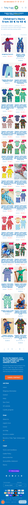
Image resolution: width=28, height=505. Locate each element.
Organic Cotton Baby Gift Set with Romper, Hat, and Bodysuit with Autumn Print (7, 158)
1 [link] (4, 349)
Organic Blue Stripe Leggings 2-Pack (7, 80)
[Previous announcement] (2, 13)
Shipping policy (6, 501)
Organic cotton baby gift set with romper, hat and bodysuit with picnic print (20, 182)
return (5, 387)
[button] (1, 7)
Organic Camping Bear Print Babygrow (7, 336)
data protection (8, 457)
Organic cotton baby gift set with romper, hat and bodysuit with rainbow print (20, 207)
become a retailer (8, 434)
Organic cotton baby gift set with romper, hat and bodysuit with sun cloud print (20, 234)
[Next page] (23, 349)
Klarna (5, 465)
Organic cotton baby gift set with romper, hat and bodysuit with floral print (20, 81)
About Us (6, 419)
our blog (5, 430)
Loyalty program (8, 410)
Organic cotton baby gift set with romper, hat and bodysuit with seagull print (7, 182)
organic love (7, 423)
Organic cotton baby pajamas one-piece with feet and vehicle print (20, 337)
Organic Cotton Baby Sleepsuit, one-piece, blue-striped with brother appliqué (7, 285)
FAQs (4, 398)
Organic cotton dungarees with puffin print (20, 55)
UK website (6, 406)
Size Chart (6, 402)
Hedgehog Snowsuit (7, 54)
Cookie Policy (7, 453)
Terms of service (23, 499)
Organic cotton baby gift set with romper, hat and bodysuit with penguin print (7, 207)
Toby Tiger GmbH (13, 497)
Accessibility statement (10, 461)
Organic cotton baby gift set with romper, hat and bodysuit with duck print (20, 106)
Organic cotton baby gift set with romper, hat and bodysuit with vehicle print (20, 133)
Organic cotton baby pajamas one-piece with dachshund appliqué (21, 285)
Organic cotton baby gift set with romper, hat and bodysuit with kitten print (20, 158)
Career (5, 427)
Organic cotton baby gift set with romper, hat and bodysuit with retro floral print (7, 234)
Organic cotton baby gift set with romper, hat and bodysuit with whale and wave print (7, 261)
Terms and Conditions (10, 450)
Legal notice (13, 501)
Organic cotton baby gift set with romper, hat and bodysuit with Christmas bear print (20, 261)
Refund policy (8, 499)
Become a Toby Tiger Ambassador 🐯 (14, 439)
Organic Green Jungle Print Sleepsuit (7, 311)
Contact (5, 395)
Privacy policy (16, 499)
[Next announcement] (25, 13)
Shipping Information (9, 391)
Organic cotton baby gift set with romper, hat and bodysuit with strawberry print (7, 133)
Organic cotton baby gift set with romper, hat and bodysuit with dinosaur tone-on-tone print (7, 107)
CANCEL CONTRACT (14, 377)
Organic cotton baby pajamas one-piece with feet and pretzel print (20, 312)
